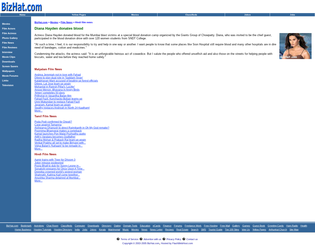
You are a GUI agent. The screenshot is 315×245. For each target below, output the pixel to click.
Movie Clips (8, 57)
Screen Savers (10, 66)
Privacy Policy (173, 239)
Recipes (169, 229)
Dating (117, 225)
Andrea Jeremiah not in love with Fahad (57, 74)
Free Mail (225, 225)
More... (38, 110)
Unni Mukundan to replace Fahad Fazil (57, 101)
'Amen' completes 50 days (49, 92)
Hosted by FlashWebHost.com (177, 243)
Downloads (8, 61)
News (144, 229)
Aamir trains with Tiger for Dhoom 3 (54, 159)
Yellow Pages (79, 15)
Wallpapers (8, 71)
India (77, 229)
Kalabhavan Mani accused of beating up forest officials (66, 80)
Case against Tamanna (48, 124)
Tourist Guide (215, 229)
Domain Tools (130, 225)
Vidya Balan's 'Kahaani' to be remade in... (58, 145)
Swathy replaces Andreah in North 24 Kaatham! (62, 107)
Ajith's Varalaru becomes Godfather (54, 136)
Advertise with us (152, 239)
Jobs (292, 15)
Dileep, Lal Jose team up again (52, 83)
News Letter (156, 229)
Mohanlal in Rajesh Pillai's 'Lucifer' (54, 86)
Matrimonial (114, 229)
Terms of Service (129, 239)
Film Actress (9, 33)
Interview (7, 52)
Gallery (236, 225)
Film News (8, 42)
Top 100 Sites (232, 229)
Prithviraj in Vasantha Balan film (52, 95)
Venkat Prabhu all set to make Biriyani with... (60, 142)
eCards (156, 225)
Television (8, 85)
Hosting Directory (63, 229)
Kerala (102, 229)
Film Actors (8, 28)
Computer (80, 225)
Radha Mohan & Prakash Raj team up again (60, 139)
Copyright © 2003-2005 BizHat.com (140, 243)
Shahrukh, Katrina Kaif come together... (57, 174)
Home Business (23, 229)
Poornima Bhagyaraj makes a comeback (58, 130)
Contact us (192, 239)
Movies (135, 15)
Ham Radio (292, 225)
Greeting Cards (276, 225)
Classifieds (191, 15)
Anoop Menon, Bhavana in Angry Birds (57, 89)
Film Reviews (9, 47)
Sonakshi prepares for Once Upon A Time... (59, 168)
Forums (178, 225)
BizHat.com (41, 22)
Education (145, 225)
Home (23, 15)
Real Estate (182, 229)
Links (5, 80)
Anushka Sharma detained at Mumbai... (57, 177)
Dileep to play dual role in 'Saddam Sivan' (58, 77)
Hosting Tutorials (42, 229)
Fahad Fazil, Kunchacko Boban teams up (58, 98)
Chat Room (52, 225)
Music (126, 229)
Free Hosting (211, 225)
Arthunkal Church (278, 229)
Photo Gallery (10, 38)
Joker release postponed (48, 162)
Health (303, 225)
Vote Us (246, 229)
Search (194, 229)
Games (246, 225)
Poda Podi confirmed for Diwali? (53, 121)
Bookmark (26, 225)
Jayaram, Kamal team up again (52, 104)
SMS (203, 229)
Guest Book (259, 225)
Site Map (294, 229)
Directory (106, 225)
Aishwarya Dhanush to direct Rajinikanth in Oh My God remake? (71, 127)
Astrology (39, 225)
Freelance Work (193, 225)
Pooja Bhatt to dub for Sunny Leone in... (57, 165)
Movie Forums (10, 76)
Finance (167, 225)
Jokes (247, 15)
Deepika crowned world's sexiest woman (58, 171)
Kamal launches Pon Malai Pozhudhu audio (60, 133)
